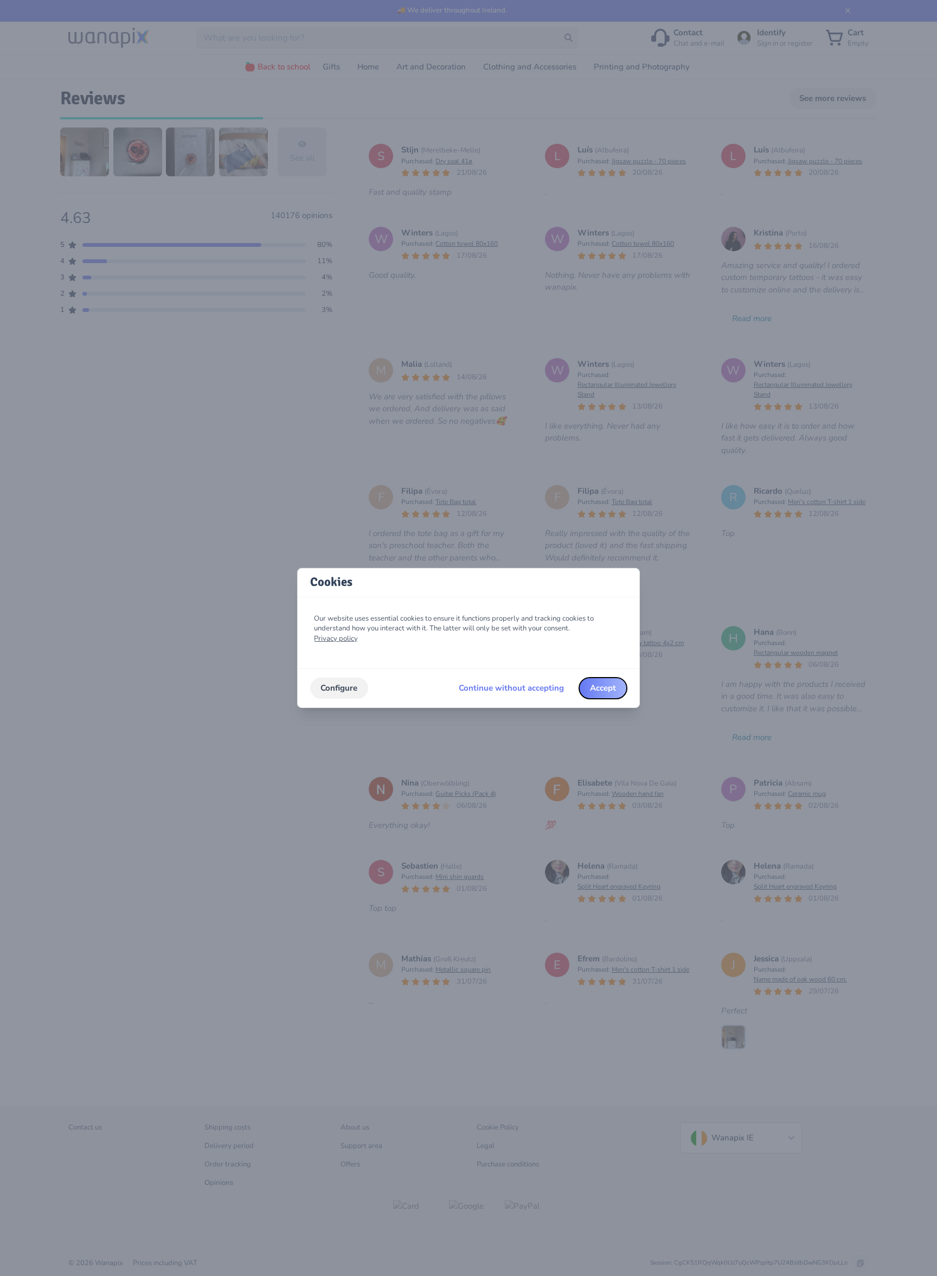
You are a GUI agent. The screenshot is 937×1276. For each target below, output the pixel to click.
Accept (603, 687)
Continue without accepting (511, 687)
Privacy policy (336, 638)
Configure (338, 687)
